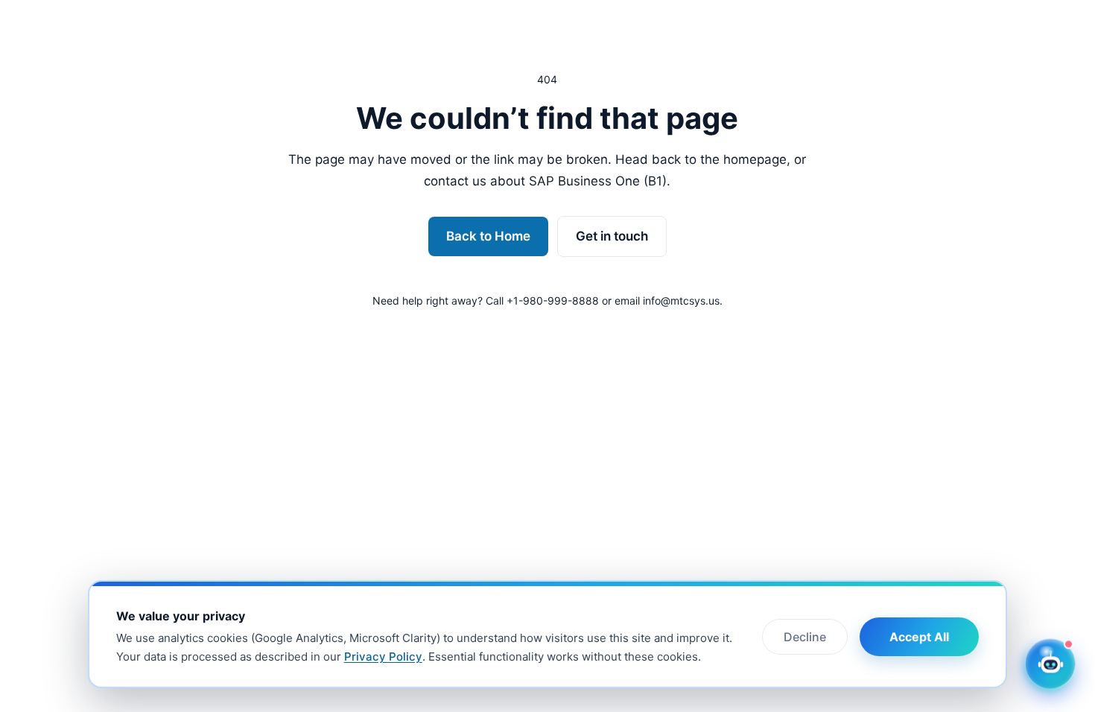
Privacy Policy (383, 656)
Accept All (919, 636)
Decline (805, 636)
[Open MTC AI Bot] (1050, 664)
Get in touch (612, 236)
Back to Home (488, 236)
